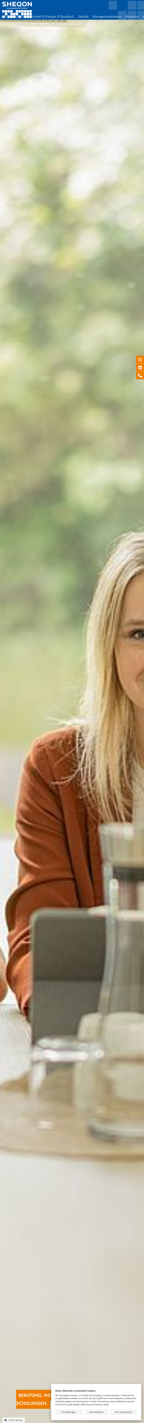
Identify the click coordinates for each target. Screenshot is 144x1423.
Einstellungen (69, 1412)
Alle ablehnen (96, 1412)
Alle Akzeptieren (123, 1412)
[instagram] (140, 359)
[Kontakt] (140, 375)
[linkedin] (140, 367)
